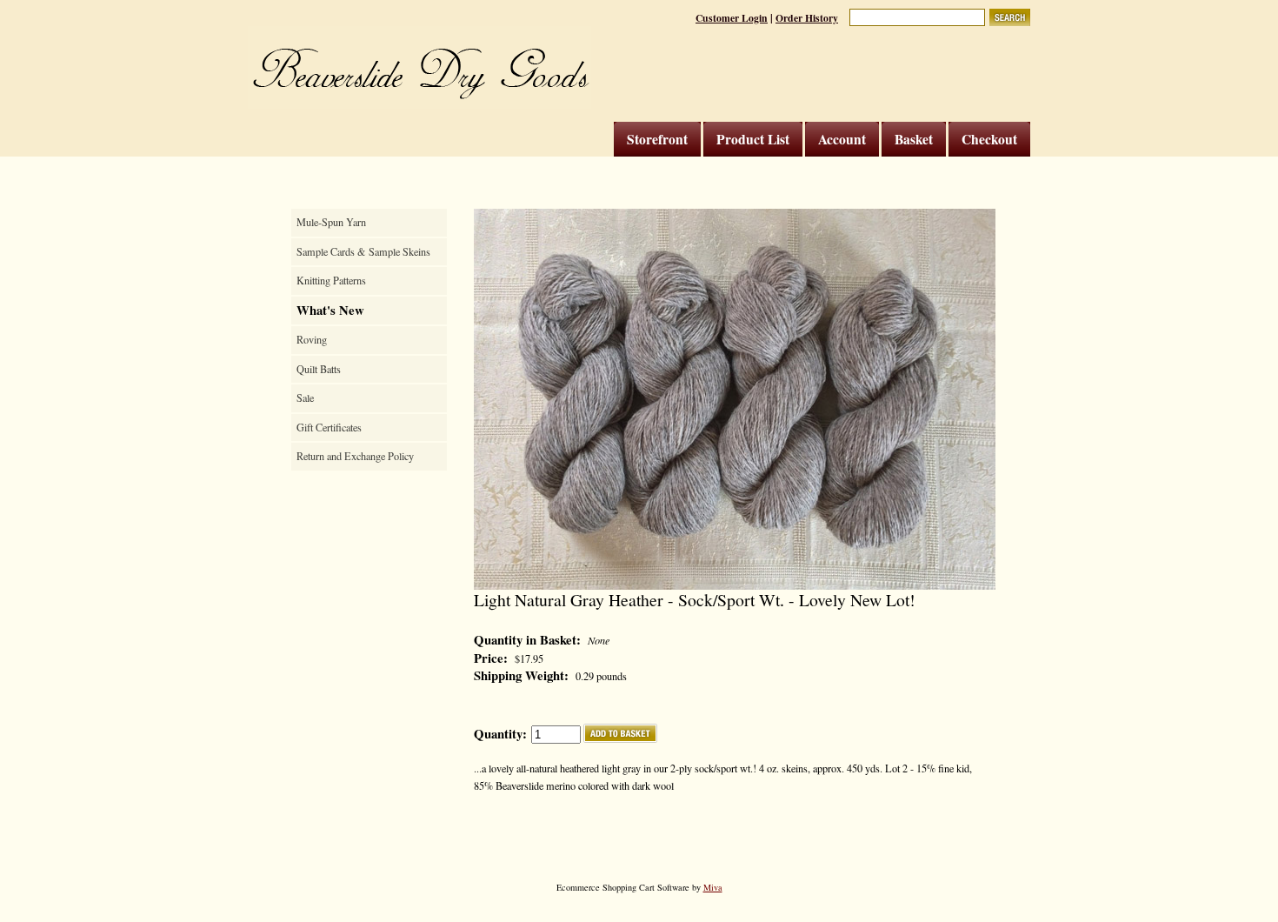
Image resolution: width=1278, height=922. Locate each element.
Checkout (989, 139)
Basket (914, 139)
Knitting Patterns (331, 280)
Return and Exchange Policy (355, 456)
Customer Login (732, 17)
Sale (305, 397)
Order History (806, 17)
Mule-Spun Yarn (331, 222)
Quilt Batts (318, 369)
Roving (311, 339)
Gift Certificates (329, 427)
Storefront (657, 139)
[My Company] (419, 67)
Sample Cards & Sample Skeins (363, 251)
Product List (752, 139)
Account (842, 139)
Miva (712, 887)
